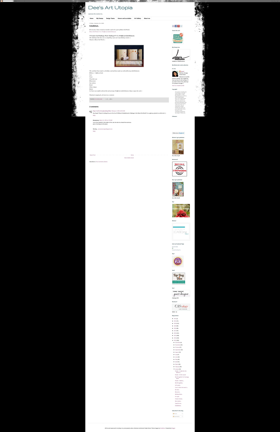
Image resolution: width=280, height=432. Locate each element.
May (176, 359)
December (177, 342)
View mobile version (129, 157)
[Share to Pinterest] (111, 99)
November (177, 345)
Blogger (173, 428)
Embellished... (178, 405)
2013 (175, 340)
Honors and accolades (124, 18)
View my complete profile (178, 85)
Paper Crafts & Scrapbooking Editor (102, 111)
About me (147, 18)
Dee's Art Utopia (110, 7)
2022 (175, 318)
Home (91, 18)
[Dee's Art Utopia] (172, 248)
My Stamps (99, 18)
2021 (175, 321)
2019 (175, 326)
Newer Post (92, 155)
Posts (175, 413)
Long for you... (178, 403)
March (176, 364)
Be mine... (177, 389)
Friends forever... (179, 399)
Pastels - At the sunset (180, 374)
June (176, 357)
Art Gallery (137, 18)
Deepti (182, 71)
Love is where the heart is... (181, 387)
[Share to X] (109, 99)
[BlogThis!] (107, 99)
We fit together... (179, 383)
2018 (175, 328)
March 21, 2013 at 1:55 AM (105, 120)
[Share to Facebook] (110, 99)
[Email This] (106, 99)
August (177, 352)
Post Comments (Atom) (101, 161)
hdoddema (162, 428)
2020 (175, 323)
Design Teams (110, 18)
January (177, 369)
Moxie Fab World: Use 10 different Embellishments (102, 31)
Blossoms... (177, 392)
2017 (175, 330)
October (177, 347)
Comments (176, 416)
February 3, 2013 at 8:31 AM (118, 111)
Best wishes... (178, 401)
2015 (175, 335)
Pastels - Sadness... (179, 380)
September (178, 349)
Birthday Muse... (179, 394)
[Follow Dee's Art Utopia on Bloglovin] (178, 133)
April (176, 361)
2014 (175, 338)
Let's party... (177, 385)
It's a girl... (177, 396)
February (177, 366)
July (176, 354)
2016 (175, 333)
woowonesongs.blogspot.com (105, 129)
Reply (94, 115)
